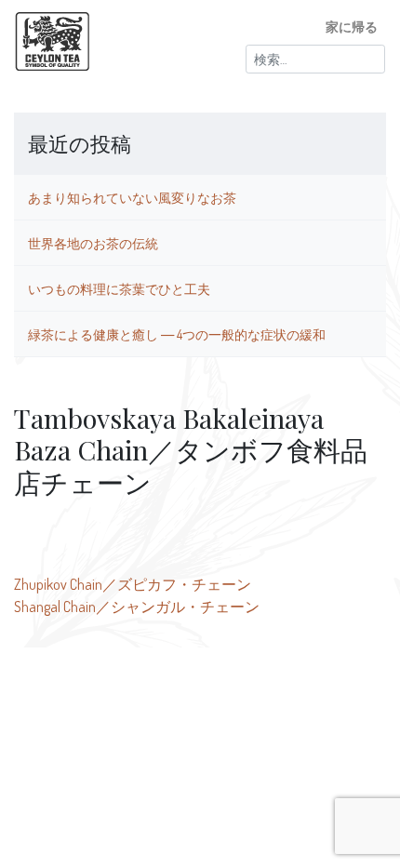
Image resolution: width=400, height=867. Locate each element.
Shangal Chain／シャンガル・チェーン (137, 606)
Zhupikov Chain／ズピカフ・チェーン (132, 584)
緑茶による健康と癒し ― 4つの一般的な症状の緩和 (177, 334)
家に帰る (352, 26)
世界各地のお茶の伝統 (93, 242)
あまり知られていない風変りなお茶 (132, 197)
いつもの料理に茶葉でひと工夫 (119, 288)
